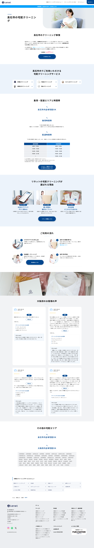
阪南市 (26, 465)
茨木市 (41, 461)
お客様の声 (67, 486)
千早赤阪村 (67, 465)
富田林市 (55, 461)
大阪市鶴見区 (43, 457)
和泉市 (24, 463)
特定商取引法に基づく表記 (12, 516)
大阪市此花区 (35, 453)
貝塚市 (29, 461)
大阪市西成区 (29, 457)
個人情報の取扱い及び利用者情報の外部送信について (16, 512)
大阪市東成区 (37, 455)
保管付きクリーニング (23, 86)
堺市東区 (31, 459)
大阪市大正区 (54, 453)
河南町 (61, 465)
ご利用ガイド (16, 486)
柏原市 (32, 463)
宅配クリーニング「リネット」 (39, 47)
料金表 (32, 483)
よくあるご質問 (16, 490)
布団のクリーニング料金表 (59, 515)
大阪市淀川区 (36, 457)
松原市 (70, 461)
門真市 (41, 463)
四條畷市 (64, 463)
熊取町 (46, 465)
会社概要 (9, 521)
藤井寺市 (50, 463)
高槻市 (25, 461)
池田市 (65, 459)
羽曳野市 (37, 463)
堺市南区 (41, 459)
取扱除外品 (33, 490)
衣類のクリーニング (22, 82)
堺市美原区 (51, 459)
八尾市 (45, 461)
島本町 (30, 465)
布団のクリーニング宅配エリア (78, 515)
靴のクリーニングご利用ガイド (42, 534)
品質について (68, 483)
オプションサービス (35, 486)
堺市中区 (26, 459)
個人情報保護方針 (10, 509)
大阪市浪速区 (69, 453)
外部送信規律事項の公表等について (14, 514)
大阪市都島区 (21, 453)
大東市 (20, 463)
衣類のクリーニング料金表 (59, 511)
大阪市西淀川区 (22, 455)
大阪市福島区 (28, 453)
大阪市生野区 (44, 455)
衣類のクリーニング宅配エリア (78, 511)
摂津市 (45, 463)
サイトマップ (9, 523)
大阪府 (22, 497)
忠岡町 (42, 465)
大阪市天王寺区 (61, 453)
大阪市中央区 (70, 457)
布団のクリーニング (46, 82)
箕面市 (28, 463)
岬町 (54, 465)
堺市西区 (36, 459)
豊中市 (61, 459)
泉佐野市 (50, 461)
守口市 (33, 461)
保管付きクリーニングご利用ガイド (43, 531)
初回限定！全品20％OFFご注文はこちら (47, 6)
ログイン (91, 2)
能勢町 (38, 465)
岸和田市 (57, 459)
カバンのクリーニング (71, 82)
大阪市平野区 (58, 457)
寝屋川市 (60, 461)
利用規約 (50, 490)
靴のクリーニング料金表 (58, 517)
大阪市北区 (64, 457)
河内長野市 (65, 461)
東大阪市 (55, 463)
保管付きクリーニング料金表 (59, 513)
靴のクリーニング (46, 86)
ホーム (13, 497)
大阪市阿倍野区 (64, 455)
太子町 (57, 465)
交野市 (68, 463)
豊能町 (34, 465)
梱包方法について (63, 245)
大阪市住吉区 (71, 455)
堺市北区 (46, 459)
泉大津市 (21, 461)
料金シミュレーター (52, 486)
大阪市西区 (41, 453)
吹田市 (69, 459)
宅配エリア (50, 483)
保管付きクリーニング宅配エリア (78, 513)
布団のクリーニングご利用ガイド (43, 533)
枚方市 (37, 461)
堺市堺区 (21, 459)
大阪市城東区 (57, 455)
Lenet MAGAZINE (58, 532)
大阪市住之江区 (50, 457)
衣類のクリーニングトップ (19, 483)
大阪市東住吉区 (22, 457)
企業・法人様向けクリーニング (42, 521)
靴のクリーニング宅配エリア (77, 517)
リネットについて (57, 526)
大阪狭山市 (21, 465)
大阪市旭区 (50, 455)
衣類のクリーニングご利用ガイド (43, 529)
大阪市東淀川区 (30, 455)
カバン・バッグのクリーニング (42, 519)
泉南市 (59, 463)
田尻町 (50, 465)
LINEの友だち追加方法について (13, 519)
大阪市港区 (47, 453)
